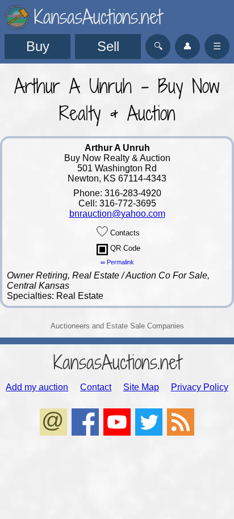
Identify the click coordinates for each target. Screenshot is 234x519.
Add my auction (37, 387)
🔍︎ (158, 46)
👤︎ (187, 46)
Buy (37, 46)
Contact (95, 387)
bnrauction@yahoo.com (117, 213)
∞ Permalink (117, 262)
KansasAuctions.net (117, 362)
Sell (108, 46)
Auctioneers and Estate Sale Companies (117, 326)
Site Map (141, 387)
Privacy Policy (199, 387)
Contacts (124, 233)
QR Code (124, 248)
